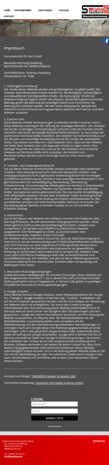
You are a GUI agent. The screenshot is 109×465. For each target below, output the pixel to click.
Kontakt (9, 16)
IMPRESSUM (99, 441)
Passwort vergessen (54, 426)
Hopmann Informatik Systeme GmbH (59, 383)
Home (7, 10)
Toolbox (64, 10)
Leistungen (45, 10)
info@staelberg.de (13, 456)
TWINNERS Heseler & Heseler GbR (54, 376)
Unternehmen (22, 10)
